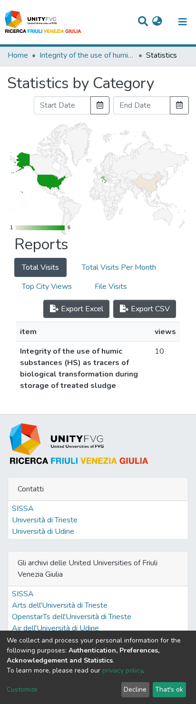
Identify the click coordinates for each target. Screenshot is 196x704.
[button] (157, 22)
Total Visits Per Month (119, 267)
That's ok (169, 689)
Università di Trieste (45, 520)
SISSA (23, 508)
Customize (22, 689)
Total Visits (40, 267)
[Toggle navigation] (182, 21)
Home (18, 55)
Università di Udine (43, 531)
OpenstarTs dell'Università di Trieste (71, 617)
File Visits (111, 286)
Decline (135, 689)
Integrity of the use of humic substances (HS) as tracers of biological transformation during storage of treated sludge (87, 55)
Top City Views (47, 286)
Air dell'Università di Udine (55, 628)
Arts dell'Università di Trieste (60, 605)
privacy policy (122, 670)
